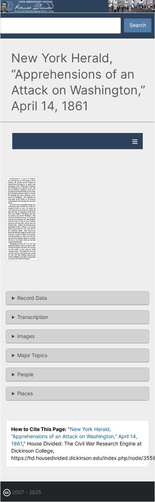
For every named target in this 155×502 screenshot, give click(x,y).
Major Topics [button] (32, 355)
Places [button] (25, 393)
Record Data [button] (32, 298)
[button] (22, 259)
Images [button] (26, 336)
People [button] (25, 374)
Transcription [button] (32, 317)
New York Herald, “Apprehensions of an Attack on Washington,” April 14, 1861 (74, 436)
